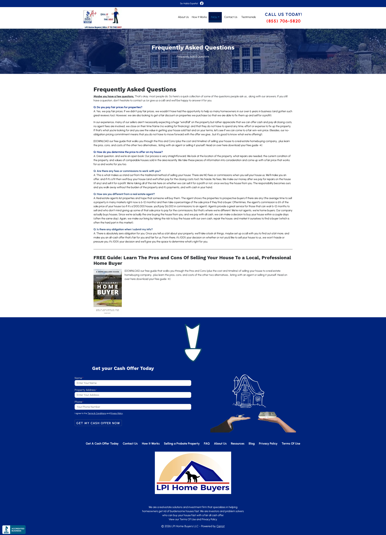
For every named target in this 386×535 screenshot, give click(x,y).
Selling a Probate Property (182, 443)
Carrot (221, 526)
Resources (237, 443)
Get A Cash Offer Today (102, 443)
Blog (252, 443)
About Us (183, 17)
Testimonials (248, 17)
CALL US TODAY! (283, 14)
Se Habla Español (189, 3)
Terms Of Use (291, 443)
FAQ (207, 443)
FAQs (214, 17)
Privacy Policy (268, 443)
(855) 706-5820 (283, 21)
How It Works (199, 17)
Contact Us (230, 17)
